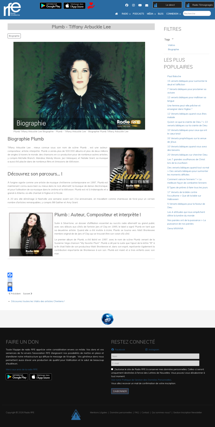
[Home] (117, 14)
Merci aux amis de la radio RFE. (22, 369)
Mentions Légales (98, 412)
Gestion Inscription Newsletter (187, 412)
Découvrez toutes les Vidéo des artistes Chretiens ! (38, 301)
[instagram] (81, 279)
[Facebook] (81, 275)
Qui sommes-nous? (161, 412)
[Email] (81, 284)
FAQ (137, 412)
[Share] (81, 289)
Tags (167, 39)
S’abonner (120, 391)
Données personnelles (121, 412)
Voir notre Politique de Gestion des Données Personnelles (141, 379)
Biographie (14, 36)
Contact (145, 412)
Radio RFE (29, 412)
